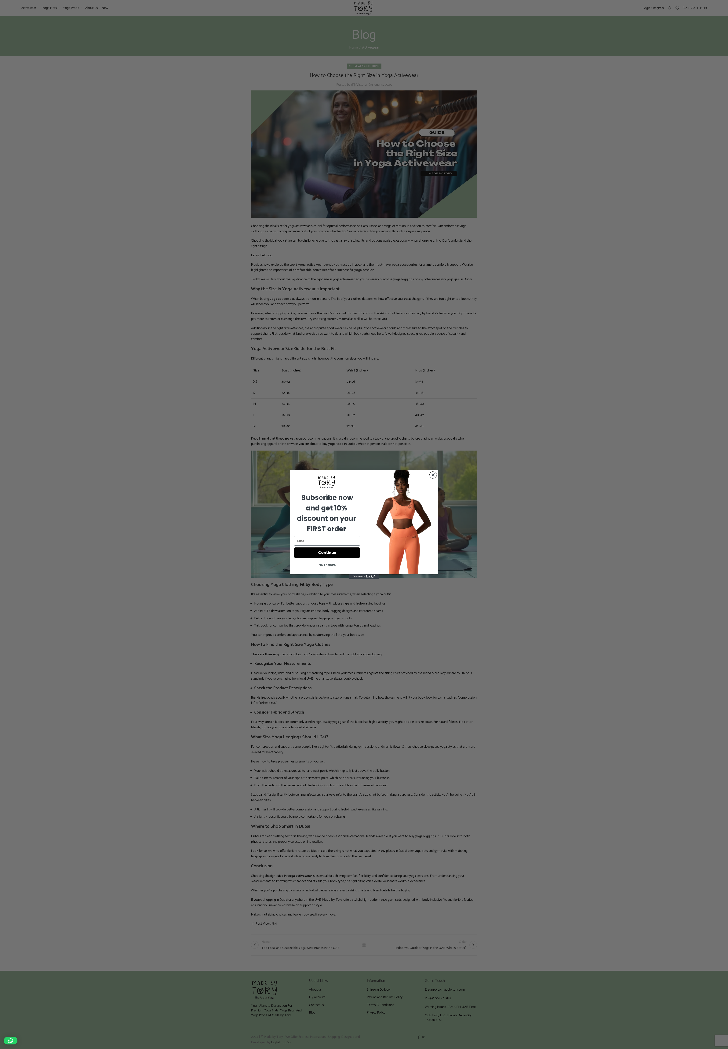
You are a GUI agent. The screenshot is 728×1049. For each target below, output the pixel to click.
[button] (10, 1040)
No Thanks (327, 565)
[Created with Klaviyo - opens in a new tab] (364, 576)
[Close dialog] (433, 475)
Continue (327, 552)
